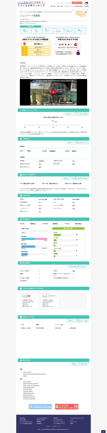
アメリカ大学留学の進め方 (77, 6)
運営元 (71, 423)
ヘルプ (58, 2)
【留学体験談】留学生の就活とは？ (78, 266)
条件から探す (60, 6)
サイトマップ (73, 421)
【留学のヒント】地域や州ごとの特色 (78, 321)
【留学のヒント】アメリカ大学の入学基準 (77, 114)
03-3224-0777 (63, 429)
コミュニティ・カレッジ (59, 421)
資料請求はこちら (77, 2)
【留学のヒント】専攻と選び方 (79, 364)
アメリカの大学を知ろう (42, 418)
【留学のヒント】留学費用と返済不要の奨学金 (75, 178)
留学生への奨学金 (41, 419)
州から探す (53, 6)
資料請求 (56, 418)
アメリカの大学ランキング (26, 421)
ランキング (67, 6)
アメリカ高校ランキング (59, 423)
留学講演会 (39, 423)
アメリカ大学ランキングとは (76, 418)
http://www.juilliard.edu (31, 23)
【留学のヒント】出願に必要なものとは (77, 142)
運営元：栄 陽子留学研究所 (66, 2)
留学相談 (87, 6)
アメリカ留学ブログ (58, 419)
